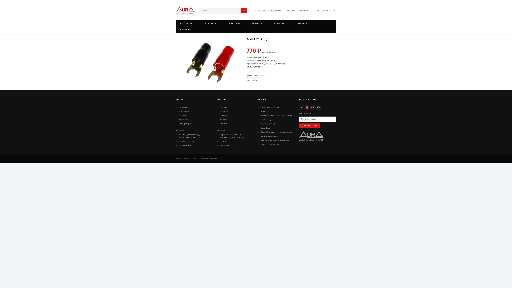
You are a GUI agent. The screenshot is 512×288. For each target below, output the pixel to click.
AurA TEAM (224, 111)
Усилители (265, 111)
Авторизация (260, 11)
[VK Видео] (307, 107)
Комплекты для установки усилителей (276, 115)
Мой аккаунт (277, 11)
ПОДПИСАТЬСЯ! (309, 126)
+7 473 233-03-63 (227, 141)
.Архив (257, 78)
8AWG (254, 80)
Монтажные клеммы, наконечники (275, 140)
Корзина (291, 11)
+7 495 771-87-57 (186, 141)
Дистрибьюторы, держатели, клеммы (276, 132)
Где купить (224, 107)
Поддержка (224, 115)
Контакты (224, 120)
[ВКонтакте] (301, 107)
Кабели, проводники (269, 136)
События (223, 124)
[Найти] (244, 10)
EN (334, 11)
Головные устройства (270, 107)
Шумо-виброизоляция (270, 144)
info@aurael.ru (185, 145)
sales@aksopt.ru (227, 145)
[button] (186, 23)
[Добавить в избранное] (266, 40)
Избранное (305, 11)
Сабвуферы (266, 128)
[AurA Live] (318, 107)
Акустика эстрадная (269, 124)
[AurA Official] (312, 107)
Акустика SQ (266, 120)
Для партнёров (321, 11)
